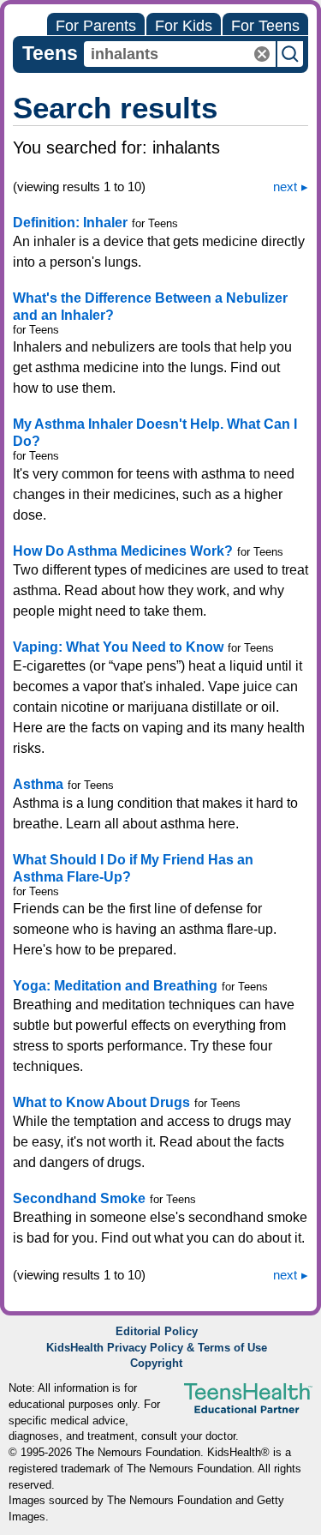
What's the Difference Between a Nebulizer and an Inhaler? (150, 306)
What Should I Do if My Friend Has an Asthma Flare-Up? (133, 868)
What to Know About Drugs (101, 1102)
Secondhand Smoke (79, 1198)
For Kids (183, 25)
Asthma (38, 784)
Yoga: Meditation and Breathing (115, 985)
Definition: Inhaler (70, 222)
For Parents (96, 25)
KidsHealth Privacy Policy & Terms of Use (156, 1348)
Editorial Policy (157, 1332)
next (285, 186)
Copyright (156, 1363)
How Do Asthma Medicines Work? (123, 551)
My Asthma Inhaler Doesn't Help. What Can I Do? (155, 432)
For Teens (265, 25)
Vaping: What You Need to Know (118, 647)
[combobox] (180, 54)
